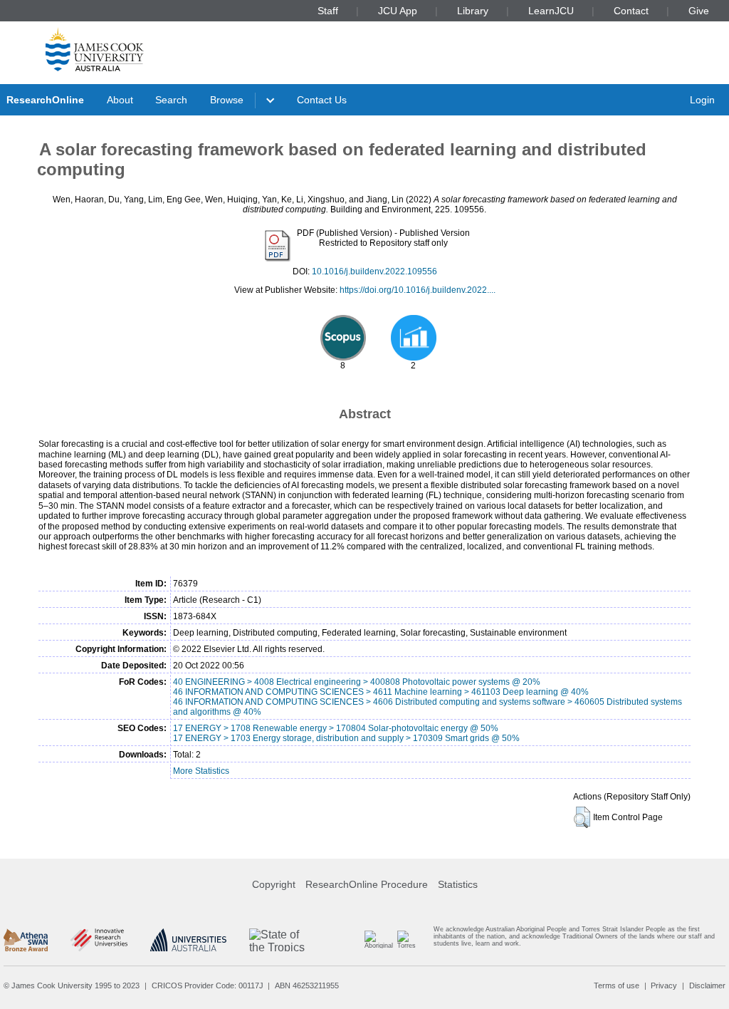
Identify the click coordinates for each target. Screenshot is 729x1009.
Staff (328, 10)
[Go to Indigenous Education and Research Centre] (378, 939)
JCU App (397, 10)
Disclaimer (707, 985)
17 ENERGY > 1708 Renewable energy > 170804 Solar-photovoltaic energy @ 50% (335, 728)
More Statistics (201, 771)
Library (472, 10)
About (120, 99)
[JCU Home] (95, 49)
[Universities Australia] (188, 939)
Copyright (273, 884)
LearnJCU (551, 10)
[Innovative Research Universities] (98, 939)
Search (171, 99)
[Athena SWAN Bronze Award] (26, 939)
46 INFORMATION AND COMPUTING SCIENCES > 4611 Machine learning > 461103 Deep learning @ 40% (381, 692)
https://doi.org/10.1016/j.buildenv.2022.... (417, 290)
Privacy (664, 985)
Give (698, 10)
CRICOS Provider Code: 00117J (207, 985)
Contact (631, 10)
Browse (226, 99)
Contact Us (322, 99)
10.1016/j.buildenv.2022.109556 (374, 271)
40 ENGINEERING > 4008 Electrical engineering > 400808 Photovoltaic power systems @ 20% (356, 682)
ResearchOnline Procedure (366, 884)
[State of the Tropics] (277, 939)
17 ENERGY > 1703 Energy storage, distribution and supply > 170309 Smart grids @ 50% (346, 738)
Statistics (458, 884)
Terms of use (616, 985)
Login (702, 99)
